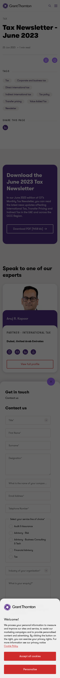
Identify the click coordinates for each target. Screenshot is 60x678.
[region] (30, 638)
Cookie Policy (11, 646)
